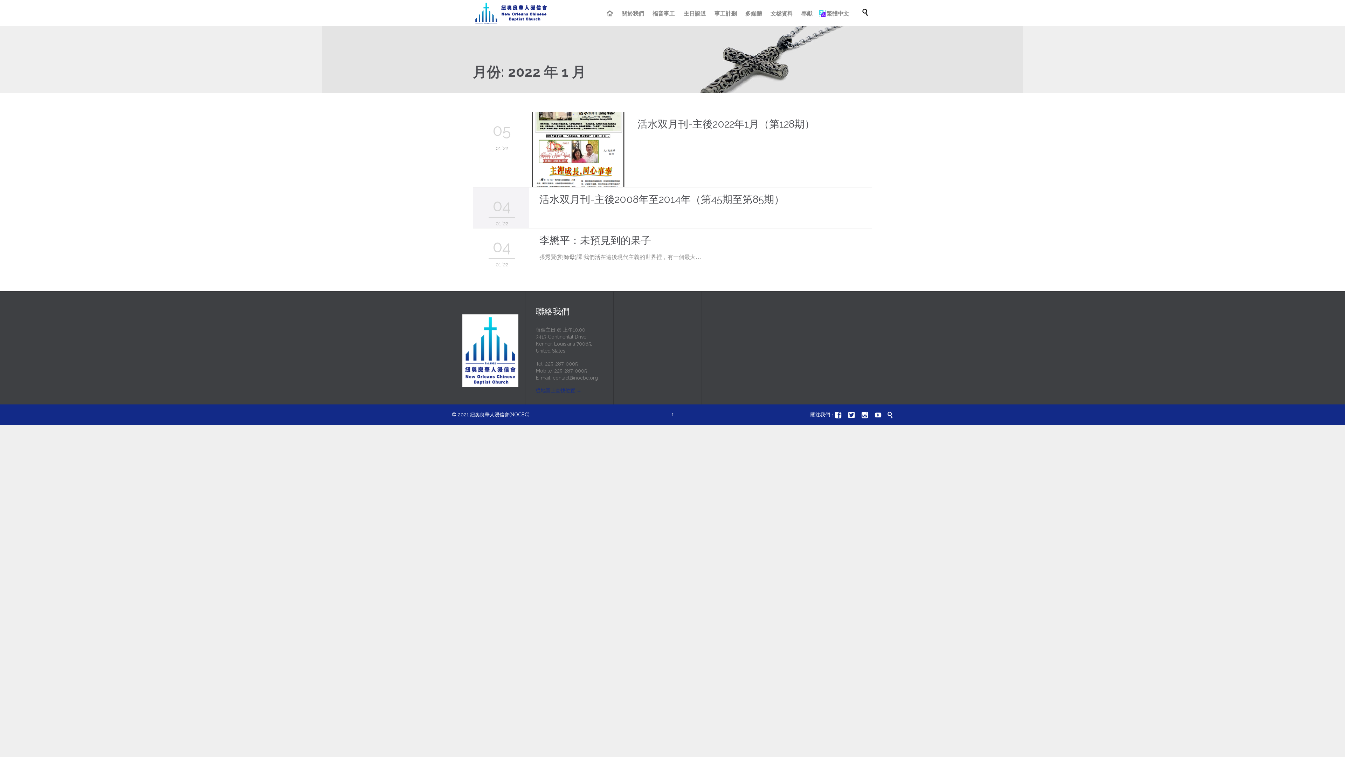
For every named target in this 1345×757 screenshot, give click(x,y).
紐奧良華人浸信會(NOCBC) (500, 414)
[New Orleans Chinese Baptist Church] (511, 13)
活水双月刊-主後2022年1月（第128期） (726, 124)
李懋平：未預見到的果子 (595, 240)
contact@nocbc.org (575, 378)
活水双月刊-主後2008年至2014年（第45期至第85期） (661, 199)
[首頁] (611, 14)
